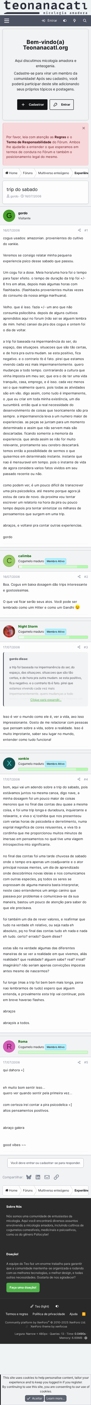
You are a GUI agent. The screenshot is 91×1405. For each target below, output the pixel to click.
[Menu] (6, 21)
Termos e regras (17, 1314)
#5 (86, 1062)
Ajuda (74, 1314)
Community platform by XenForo (45, 1322)
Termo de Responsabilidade (28, 142)
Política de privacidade (49, 1314)
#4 (86, 779)
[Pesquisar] (85, 21)
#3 (86, 647)
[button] (85, 1338)
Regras (60, 137)
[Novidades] (75, 21)
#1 (86, 230)
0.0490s (80, 1334)
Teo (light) (41, 1306)
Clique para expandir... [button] (45, 700)
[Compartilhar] (79, 230)
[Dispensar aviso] (83, 128)
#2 (86, 577)
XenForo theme (41, 1326)
